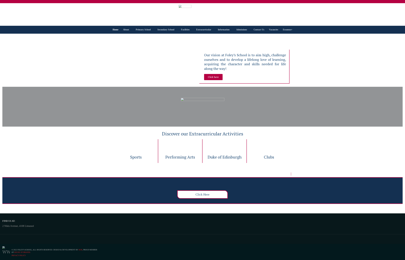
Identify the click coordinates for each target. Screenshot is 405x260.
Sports (136, 157)
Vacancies (273, 29)
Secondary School (165, 29)
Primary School (143, 29)
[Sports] (136, 145)
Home (115, 29)
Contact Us (259, 29)
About (126, 29)
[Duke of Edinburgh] (224, 145)
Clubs (269, 157)
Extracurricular (203, 29)
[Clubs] (269, 145)
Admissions (241, 29)
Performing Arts (180, 157)
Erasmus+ (287, 29)
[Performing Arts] (180, 145)
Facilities (185, 29)
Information (224, 29)
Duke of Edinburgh (225, 157)
